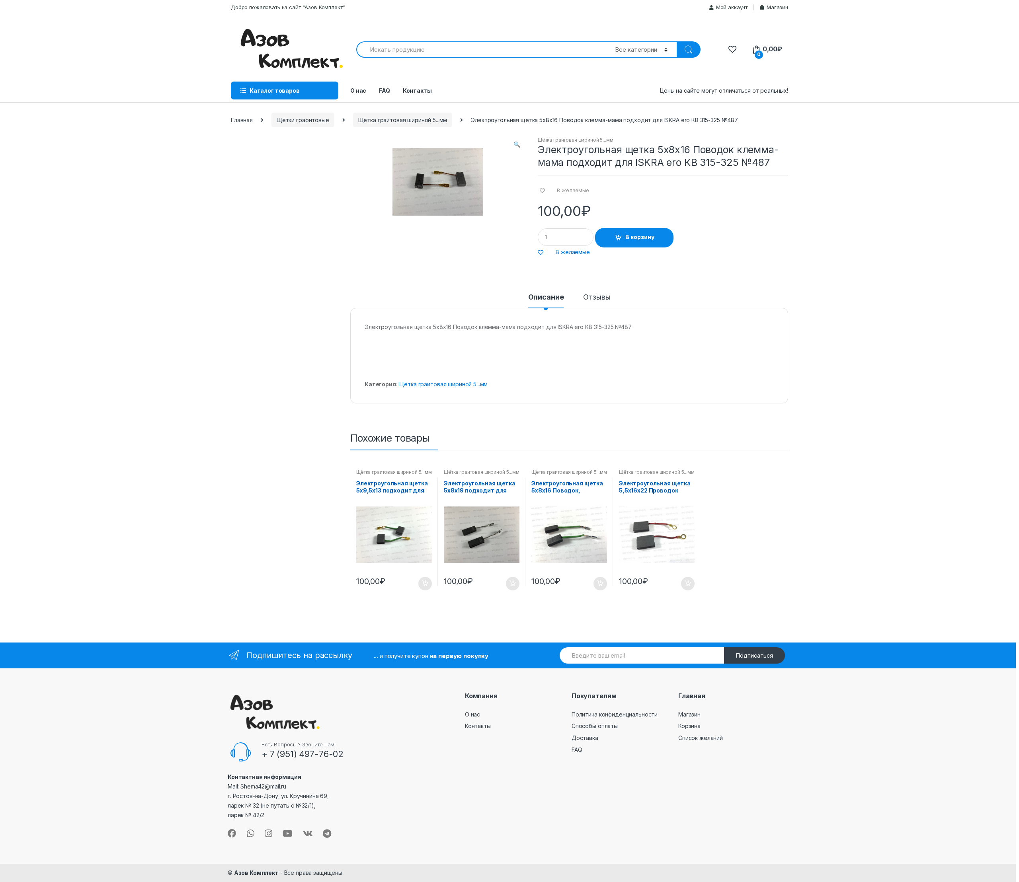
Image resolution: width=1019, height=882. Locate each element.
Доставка (585, 737)
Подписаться (754, 655)
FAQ (384, 90)
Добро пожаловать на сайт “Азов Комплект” (288, 7)
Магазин (777, 7)
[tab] (546, 301)
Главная (242, 120)
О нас (358, 90)
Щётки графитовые (303, 120)
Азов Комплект (256, 872)
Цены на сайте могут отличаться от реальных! (724, 90)
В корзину (639, 237)
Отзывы (596, 297)
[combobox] (481, 49)
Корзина (689, 725)
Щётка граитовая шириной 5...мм (402, 120)
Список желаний (700, 737)
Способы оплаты (595, 725)
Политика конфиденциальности (615, 714)
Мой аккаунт (732, 7)
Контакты (417, 90)
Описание (546, 297)
